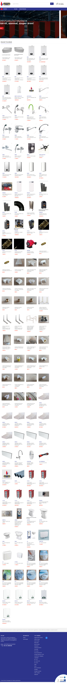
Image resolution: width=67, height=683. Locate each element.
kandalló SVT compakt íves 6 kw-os (18, 233)
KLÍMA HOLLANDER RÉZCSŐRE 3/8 (30, 308)
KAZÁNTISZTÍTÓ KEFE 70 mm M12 (6, 252)
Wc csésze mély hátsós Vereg (19, 543)
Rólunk (15, 8)
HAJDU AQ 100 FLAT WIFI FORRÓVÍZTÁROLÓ (6, 175)
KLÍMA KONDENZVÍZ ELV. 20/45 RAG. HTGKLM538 (19, 347)
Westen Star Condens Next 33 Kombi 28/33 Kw (6, 621)
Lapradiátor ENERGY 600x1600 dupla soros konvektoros (6, 463)
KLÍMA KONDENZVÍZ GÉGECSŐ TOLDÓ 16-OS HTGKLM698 (43, 385)
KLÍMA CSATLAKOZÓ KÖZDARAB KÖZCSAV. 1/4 (43, 252)
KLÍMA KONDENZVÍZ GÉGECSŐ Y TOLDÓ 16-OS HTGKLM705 (6, 404)
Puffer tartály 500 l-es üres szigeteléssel (6, 483)
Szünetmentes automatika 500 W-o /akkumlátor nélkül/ (43, 502)
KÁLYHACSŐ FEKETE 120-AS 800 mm (6, 214)
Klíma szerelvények (37, 667)
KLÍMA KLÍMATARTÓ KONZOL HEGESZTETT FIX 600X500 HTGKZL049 (43, 308)
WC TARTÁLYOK (37, 661)
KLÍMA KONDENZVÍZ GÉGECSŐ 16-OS (30, 385)
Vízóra (35, 666)
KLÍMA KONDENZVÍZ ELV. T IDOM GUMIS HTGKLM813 (19, 385)
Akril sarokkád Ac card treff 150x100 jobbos (18, 58)
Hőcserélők (36, 649)
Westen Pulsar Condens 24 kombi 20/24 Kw (19, 603)
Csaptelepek (36, 657)
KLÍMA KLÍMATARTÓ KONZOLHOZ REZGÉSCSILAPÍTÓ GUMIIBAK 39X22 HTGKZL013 (42, 328)
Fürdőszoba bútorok (37, 647)
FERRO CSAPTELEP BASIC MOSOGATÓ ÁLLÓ (43, 98)
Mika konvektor (37, 644)
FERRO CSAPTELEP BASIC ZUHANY (19, 117)
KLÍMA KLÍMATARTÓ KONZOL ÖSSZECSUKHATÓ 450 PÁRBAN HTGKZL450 (6, 328)
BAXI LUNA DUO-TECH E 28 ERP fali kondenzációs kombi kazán (43, 78)
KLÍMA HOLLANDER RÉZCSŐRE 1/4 (18, 308)
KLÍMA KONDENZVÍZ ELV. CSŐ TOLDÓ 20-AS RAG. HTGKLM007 (6, 366)
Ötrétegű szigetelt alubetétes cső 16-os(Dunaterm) (30, 463)
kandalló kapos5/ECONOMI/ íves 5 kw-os (6, 233)
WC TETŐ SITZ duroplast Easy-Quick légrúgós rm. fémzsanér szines (43, 564)
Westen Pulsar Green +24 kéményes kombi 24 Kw (31, 603)
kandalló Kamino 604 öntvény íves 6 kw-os (43, 214)
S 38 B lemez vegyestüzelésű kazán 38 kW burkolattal (19, 502)
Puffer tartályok (37, 672)
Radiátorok (36, 674)
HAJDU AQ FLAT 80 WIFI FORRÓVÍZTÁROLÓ (19, 175)
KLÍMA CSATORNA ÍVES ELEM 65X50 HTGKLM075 (6, 289)
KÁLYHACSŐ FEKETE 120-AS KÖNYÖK (19, 214)
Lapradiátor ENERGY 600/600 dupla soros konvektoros (42, 424)
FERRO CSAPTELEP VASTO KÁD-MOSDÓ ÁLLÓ (42, 118)
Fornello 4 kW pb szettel (31, 156)
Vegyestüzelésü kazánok (38, 637)
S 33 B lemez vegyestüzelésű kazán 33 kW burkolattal (6, 502)
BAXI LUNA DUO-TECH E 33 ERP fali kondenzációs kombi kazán (6, 98)
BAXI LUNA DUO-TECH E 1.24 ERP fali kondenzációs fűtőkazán (6, 78)
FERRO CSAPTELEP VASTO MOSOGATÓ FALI (6, 156)
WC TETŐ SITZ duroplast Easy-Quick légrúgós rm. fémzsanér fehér (31, 564)
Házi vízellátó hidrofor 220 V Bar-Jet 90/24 (6, 195)
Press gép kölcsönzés (43, 462)
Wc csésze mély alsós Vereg (6, 543)
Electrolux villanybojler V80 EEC (31, 98)
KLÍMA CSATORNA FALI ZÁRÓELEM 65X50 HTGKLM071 (43, 270)
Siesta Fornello (36, 640)
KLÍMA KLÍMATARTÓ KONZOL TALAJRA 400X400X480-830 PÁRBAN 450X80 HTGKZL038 (30, 328)
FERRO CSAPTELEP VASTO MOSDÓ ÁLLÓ (18, 137)
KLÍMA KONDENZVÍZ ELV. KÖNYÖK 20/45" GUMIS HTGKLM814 (31, 366)
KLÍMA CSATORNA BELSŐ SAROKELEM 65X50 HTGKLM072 (31, 270)
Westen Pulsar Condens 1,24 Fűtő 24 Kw (6, 603)
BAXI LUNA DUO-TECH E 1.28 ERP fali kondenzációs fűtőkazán (19, 78)
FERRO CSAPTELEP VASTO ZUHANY (18, 156)
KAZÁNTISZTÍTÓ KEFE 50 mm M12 (43, 233)
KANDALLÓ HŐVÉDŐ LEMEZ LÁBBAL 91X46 (31, 213)
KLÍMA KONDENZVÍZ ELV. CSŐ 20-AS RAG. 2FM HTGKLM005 (31, 348)
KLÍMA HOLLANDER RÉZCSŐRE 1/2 (5, 308)
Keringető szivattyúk (37, 671)
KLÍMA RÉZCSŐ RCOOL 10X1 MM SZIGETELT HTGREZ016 (19, 404)
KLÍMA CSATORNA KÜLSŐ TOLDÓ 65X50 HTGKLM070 (43, 289)
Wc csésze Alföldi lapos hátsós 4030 (43, 522)
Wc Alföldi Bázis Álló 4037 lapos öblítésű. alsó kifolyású (31, 522)
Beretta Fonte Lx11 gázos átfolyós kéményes (19, 98)
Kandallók (36, 669)
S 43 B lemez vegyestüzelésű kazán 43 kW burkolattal (31, 502)
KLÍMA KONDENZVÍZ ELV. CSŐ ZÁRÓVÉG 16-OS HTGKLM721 (19, 366)
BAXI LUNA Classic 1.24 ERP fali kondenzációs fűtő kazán (31, 59)
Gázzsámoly (41, 156)
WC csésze (36, 662)
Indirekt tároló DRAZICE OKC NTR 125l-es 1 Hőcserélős (19, 195)
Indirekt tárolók (37, 639)
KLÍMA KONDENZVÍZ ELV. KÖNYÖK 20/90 (43, 366)
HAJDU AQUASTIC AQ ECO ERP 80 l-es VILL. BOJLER (43, 175)
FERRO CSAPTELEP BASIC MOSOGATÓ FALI (6, 117)
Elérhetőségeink (22, 8)
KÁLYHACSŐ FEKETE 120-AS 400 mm (43, 195)
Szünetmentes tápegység (38, 656)
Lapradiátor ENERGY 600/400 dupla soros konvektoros (30, 424)
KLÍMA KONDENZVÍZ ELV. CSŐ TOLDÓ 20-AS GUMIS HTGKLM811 (43, 348)
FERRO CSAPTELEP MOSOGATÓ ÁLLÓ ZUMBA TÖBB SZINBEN (31, 118)
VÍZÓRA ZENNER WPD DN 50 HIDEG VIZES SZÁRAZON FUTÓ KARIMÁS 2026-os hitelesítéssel (18, 523)
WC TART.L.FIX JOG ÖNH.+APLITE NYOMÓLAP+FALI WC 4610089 (30, 544)
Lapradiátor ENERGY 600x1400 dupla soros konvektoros (43, 444)
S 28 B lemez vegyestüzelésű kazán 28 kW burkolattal (43, 483)
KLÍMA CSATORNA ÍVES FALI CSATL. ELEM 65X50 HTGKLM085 (19, 289)
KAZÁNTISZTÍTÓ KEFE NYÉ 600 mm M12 (18, 252)
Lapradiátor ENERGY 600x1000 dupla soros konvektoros (18, 444)
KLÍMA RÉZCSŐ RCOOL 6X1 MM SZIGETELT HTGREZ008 (31, 404)
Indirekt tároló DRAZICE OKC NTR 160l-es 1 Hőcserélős (31, 195)
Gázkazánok (36, 645)
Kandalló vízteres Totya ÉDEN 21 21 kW (31, 233)
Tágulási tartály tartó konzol (6, 522)
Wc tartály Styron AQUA (19, 563)
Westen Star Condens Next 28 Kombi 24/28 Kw (43, 603)
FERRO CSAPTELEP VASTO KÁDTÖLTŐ (5, 137)
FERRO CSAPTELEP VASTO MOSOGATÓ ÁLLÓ (31, 137)
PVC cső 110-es (17, 482)
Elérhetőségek (25, 639)
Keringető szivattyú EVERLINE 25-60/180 (30, 252)
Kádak (35, 664)
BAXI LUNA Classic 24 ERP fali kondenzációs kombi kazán (43, 59)
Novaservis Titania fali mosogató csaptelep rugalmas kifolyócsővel (19, 463)
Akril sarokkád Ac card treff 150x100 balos (6, 58)
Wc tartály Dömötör (42, 542)
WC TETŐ (36, 659)
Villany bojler (36, 642)
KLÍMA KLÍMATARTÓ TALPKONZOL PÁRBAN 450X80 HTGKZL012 (6, 348)
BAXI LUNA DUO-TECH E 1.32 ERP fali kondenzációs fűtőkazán (31, 78)
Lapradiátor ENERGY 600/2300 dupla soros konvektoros (18, 424)
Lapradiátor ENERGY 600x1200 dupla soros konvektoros (31, 444)
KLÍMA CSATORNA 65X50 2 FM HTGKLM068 (19, 270)
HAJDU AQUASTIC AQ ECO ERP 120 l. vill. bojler (31, 175)
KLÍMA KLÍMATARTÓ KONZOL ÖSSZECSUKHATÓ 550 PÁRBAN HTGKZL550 (18, 328)
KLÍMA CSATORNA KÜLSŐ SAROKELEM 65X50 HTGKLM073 (31, 289)
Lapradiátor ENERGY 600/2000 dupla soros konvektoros (6, 424)
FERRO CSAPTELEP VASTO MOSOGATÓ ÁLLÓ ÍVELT (43, 137)
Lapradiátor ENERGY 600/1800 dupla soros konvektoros (43, 405)
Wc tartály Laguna (5, 563)
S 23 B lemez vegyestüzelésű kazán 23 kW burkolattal (31, 483)
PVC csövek (36, 650)
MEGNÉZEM (7, 28)
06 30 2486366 (61, 4)
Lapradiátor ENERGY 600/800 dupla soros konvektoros (6, 444)
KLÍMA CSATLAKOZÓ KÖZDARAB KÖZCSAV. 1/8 (6, 270)
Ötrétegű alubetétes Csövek (39, 654)
